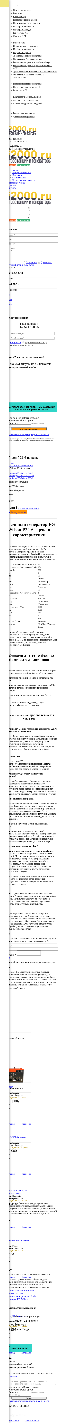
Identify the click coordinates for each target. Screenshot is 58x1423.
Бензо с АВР (19, 42)
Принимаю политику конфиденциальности (26, 263)
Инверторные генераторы (25, 46)
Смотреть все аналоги (11, 1193)
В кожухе (17, 13)
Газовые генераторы (17, 80)
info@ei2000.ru (15, 146)
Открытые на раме (22, 10)
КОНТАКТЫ (13, 122)
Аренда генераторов (17, 93)
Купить (22, 508)
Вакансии (17, 175)
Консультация (32, 508)
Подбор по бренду (22, 29)
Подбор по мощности (23, 26)
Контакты (11, 188)
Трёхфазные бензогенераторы (27, 56)
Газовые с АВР (20, 90)
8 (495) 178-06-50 (14, 139)
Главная (10, 463)
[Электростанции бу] (4, 30)
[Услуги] (4, 44)
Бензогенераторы (15, 39)
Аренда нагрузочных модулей (27, 103)
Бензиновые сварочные (24, 113)
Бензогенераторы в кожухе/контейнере (31, 62)
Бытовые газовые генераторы (27, 84)
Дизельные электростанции (21, 7)
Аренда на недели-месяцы (25, 100)
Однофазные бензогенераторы (27, 59)
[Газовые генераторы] (4, 17)
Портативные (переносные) (26, 23)
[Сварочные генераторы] (4, 37)
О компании (13, 170)
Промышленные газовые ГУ (26, 87)
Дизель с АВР (19, 36)
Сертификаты (19, 177)
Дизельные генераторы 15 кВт (20, 1296)
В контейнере (19, 16)
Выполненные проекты (23, 180)
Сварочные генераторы (19, 110)
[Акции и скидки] (4, 51)
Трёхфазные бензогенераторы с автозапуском (35, 71)
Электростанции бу (16, 106)
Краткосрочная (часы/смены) (27, 97)
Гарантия (11, 185)
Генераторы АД (20, 33)
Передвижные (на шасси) (25, 20)
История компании (21, 172)
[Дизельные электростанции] (4, 3)
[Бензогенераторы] (4, 10)
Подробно (26, 1124)
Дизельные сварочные (23, 116)
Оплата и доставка (16, 183)
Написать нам (23, 165)
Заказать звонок (11, 1420)
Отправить (31, 262)
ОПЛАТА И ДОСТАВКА (19, 119)
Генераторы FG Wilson (16, 1299)
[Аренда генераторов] (4, 23)
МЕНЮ (29, 212)
